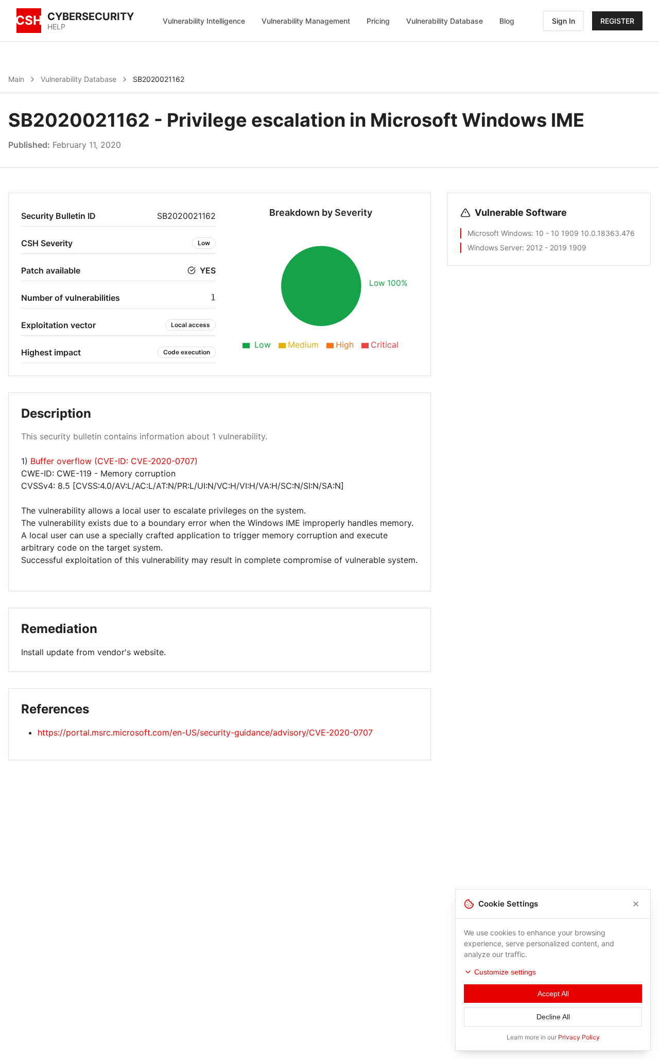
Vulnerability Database (444, 20)
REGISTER (617, 20)
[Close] (636, 904)
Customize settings (505, 972)
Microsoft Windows (499, 233)
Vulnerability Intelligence (204, 20)
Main (16, 79)
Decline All (553, 1017)
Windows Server (494, 247)
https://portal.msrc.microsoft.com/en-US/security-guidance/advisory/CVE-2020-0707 (205, 732)
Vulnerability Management (306, 20)
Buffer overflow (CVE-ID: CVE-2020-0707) (114, 461)
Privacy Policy (579, 1037)
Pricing (378, 20)
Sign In (563, 20)
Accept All (553, 993)
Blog (506, 20)
